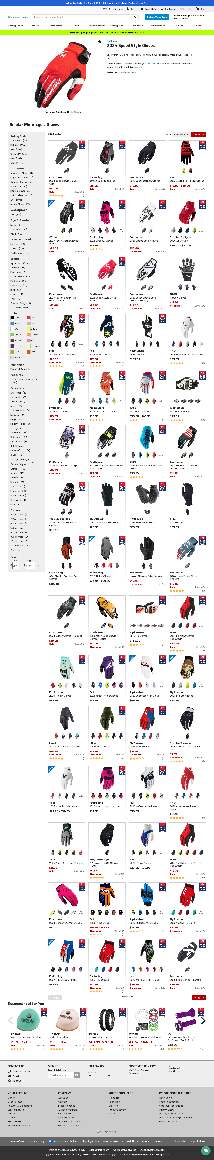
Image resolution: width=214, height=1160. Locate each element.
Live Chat (188, 9)
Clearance (15, 550)
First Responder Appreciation (176, 1117)
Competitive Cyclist (124, 1150)
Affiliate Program (68, 1109)
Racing (112, 1113)
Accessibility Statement (135, 1141)
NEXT (197, 134)
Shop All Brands (176, 1141)
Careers (62, 1101)
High (26, 563)
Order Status (15, 1101)
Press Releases (66, 1106)
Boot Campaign (168, 1121)
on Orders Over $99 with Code (107, 32)
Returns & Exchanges (20, 1106)
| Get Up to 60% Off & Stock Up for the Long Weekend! (107, 3)
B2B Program (65, 1113)
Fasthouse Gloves (129, 72)
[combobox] (181, 134)
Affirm (11, 1113)
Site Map (158, 1141)
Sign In (11, 1098)
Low (14, 563)
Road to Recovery (169, 1101)
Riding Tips (115, 1098)
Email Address (57, 1070)
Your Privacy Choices (66, 1141)
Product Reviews (118, 1109)
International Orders (19, 1125)
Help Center (15, 1121)
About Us (63, 1098)
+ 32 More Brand (19, 307)
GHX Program (66, 1117)
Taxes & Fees (110, 1141)
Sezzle (11, 1117)
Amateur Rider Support (172, 1106)
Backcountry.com (99, 1150)
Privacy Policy (36, 1141)
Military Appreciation (171, 1113)
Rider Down (165, 1098)
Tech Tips (114, 1101)
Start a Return (16, 1109)
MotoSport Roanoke (69, 1125)
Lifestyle (113, 1106)
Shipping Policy (90, 1141)
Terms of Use (16, 1141)
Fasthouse (112, 41)
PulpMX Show (166, 1109)
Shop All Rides (197, 1141)
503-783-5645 (150, 63)
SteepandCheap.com (152, 1150)
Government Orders (70, 1121)
